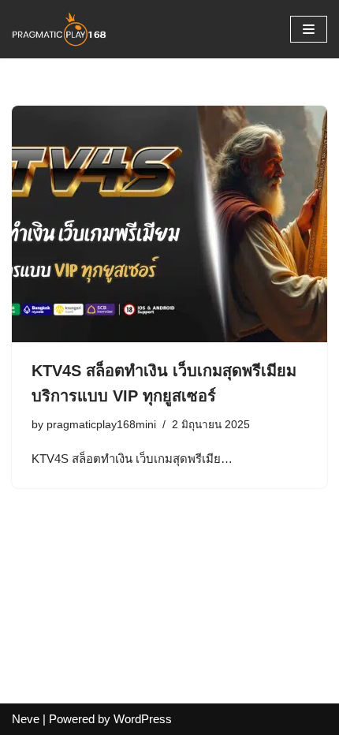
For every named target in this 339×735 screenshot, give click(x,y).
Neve (25, 719)
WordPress (143, 719)
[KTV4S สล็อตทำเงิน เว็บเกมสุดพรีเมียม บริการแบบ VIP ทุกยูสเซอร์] (169, 224)
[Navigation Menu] (308, 29)
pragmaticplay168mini (101, 425)
